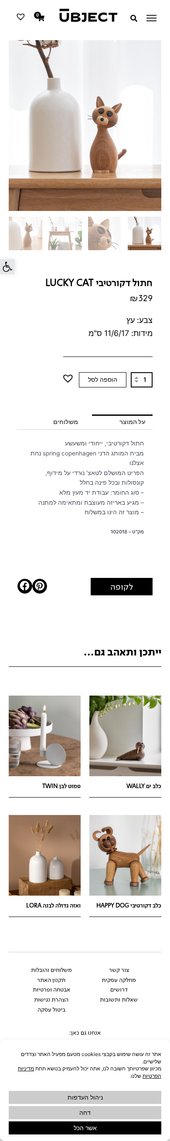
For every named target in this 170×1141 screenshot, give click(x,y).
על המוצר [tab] (132, 421)
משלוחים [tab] (65, 421)
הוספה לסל (102, 379)
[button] (7, 266)
